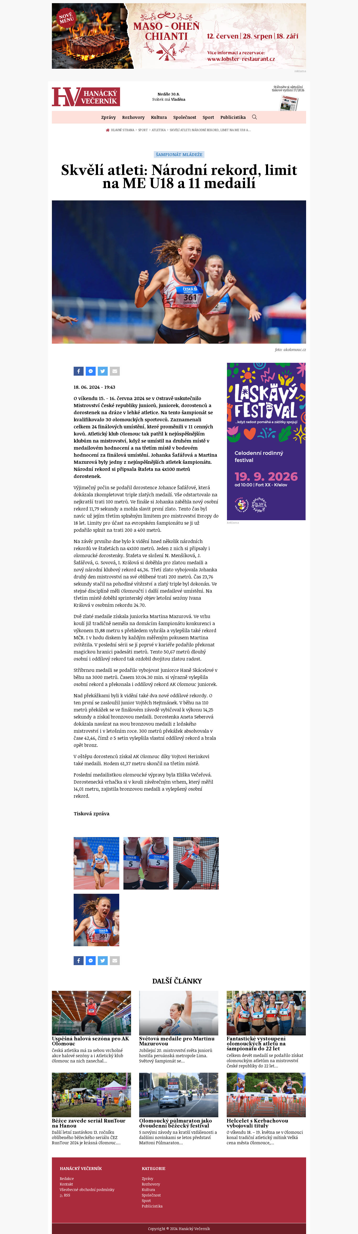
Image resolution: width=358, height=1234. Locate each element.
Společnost (184, 117)
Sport (208, 117)
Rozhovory (133, 117)
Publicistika (233, 117)
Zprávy (108, 117)
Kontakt (66, 1184)
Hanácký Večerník (86, 97)
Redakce (67, 1178)
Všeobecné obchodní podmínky (87, 1189)
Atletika (160, 130)
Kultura (159, 117)
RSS (67, 1195)
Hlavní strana (123, 130)
